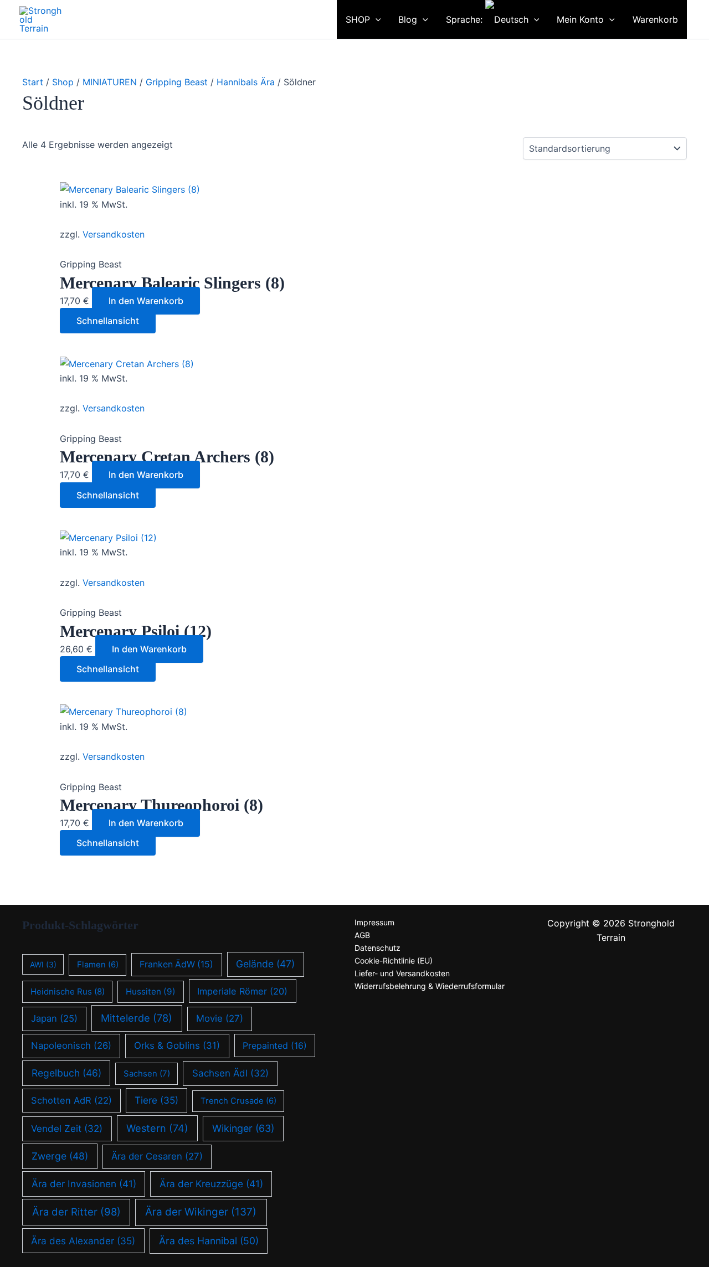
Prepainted (275, 1045)
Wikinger (243, 1128)
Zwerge (60, 1156)
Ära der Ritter (76, 1212)
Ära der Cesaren (157, 1156)
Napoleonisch (71, 1045)
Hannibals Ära (246, 81)
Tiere (156, 1100)
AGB (362, 935)
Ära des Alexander (83, 1241)
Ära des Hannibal (209, 1241)
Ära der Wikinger (200, 1212)
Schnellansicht (107, 320)
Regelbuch (66, 1073)
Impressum (374, 922)
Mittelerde (136, 1018)
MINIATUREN (110, 81)
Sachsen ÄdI (230, 1073)
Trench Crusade (238, 1101)
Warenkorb (655, 19)
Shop (63, 81)
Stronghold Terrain (125, 13)
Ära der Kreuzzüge (211, 1183)
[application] (375, 19)
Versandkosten (114, 234)
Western (157, 1128)
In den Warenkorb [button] (146, 300)
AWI (43, 964)
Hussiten (151, 991)
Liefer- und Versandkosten (402, 973)
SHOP (358, 19)
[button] (320, 20)
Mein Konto (580, 19)
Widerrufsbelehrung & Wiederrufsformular (429, 986)
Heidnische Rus (67, 991)
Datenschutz (377, 947)
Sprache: (465, 19)
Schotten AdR (71, 1100)
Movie (219, 1018)
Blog (407, 19)
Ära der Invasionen (84, 1183)
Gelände (265, 964)
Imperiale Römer (242, 991)
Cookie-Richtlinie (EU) (393, 960)
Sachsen (147, 1073)
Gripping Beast (177, 81)
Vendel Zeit (66, 1128)
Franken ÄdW (176, 964)
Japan (54, 1018)
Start (32, 81)
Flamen (98, 965)
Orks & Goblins (177, 1045)
